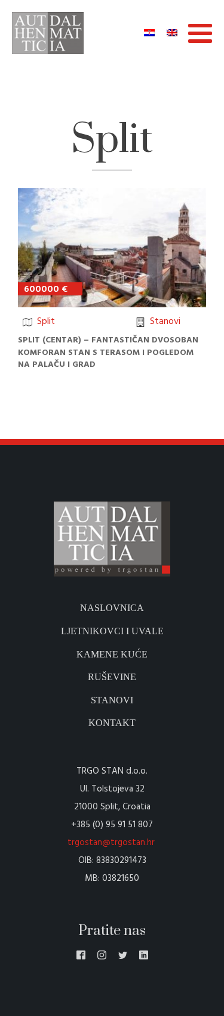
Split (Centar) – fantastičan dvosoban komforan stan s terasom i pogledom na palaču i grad (108, 353)
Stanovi (165, 321)
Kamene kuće (112, 654)
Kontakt (112, 723)
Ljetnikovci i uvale (112, 631)
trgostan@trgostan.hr (112, 843)
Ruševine (112, 677)
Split (46, 321)
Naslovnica (112, 608)
